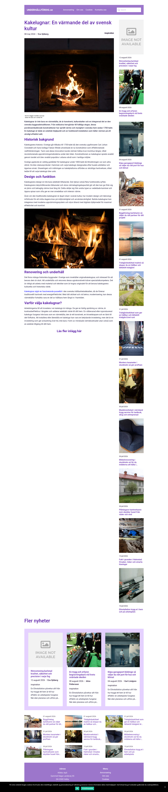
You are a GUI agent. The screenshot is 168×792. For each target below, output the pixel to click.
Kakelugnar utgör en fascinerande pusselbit (43, 291)
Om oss (79, 10)
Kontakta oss (100, 10)
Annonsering (68, 10)
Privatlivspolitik (87, 788)
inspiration (109, 33)
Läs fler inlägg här (69, 331)
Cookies (89, 10)
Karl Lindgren (130, 681)
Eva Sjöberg (43, 34)
